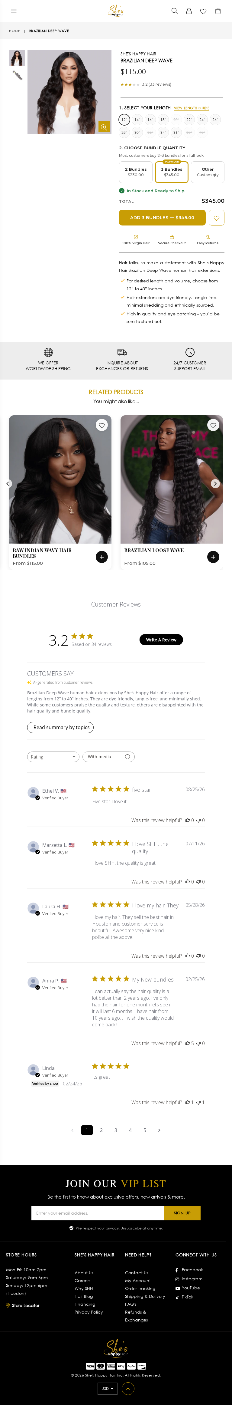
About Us (84, 1272)
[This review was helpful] (187, 1043)
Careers (82, 1280)
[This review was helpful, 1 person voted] (187, 1102)
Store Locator (25, 1305)
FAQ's (130, 1304)
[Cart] (218, 11)
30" (137, 132)
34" (163, 132)
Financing (85, 1304)
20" (176, 119)
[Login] (189, 11)
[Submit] (174, 11)
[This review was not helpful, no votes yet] (198, 820)
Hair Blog (84, 1296)
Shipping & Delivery (145, 1296)
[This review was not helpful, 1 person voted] (198, 1102)
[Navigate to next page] (159, 1130)
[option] (12, 59)
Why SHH (84, 1288)
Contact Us (136, 1272)
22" (189, 119)
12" (124, 119)
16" (150, 119)
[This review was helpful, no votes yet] (187, 820)
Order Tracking (140, 1288)
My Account (138, 1280)
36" (176, 132)
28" (124, 132)
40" (202, 132)
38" (189, 132)
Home (14, 30)
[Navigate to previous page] (72, 1130)
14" (137, 119)
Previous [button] (7, 483)
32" (150, 132)
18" (163, 119)
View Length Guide (192, 108)
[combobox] (53, 757)
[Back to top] (128, 1388)
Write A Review (161, 640)
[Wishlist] (203, 11)
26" (215, 119)
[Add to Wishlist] (216, 217)
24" (202, 119)
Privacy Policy (89, 1312)
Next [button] (215, 483)
